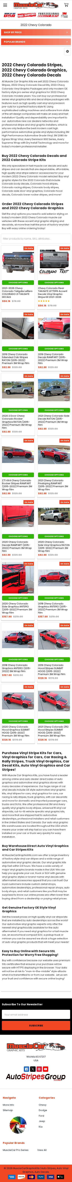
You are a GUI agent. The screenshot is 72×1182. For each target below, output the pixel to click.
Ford (41, 1116)
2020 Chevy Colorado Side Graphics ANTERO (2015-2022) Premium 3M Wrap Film (17, 608)
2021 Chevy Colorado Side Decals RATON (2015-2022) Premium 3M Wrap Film (53, 420)
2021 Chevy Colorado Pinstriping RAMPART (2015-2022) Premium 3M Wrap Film (53, 485)
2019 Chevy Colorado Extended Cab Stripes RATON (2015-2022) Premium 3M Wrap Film (15, 359)
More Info (8, 1105)
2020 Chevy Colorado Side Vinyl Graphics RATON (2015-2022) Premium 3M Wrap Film (54, 546)
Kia (40, 1126)
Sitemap (8, 1110)
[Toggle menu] (5, 5)
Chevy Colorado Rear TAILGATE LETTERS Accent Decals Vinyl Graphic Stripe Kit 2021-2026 (52, 292)
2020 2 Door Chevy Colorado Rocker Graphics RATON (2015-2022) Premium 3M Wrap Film (17, 422)
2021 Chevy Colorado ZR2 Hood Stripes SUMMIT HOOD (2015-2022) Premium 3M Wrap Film (53, 731)
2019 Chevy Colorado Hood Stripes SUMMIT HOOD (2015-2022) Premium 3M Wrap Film (51, 669)
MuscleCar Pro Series (15, 1150)
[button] (67, 51)
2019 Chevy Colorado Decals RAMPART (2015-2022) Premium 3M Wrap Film (53, 359)
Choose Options (18, 282)
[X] (32, 1069)
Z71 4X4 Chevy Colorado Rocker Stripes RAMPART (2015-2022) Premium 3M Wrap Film (17, 485)
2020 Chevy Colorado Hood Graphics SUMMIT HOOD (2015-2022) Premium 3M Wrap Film (16, 731)
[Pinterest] (39, 1069)
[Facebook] (26, 1069)
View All (42, 1150)
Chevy (42, 1105)
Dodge (43, 1110)
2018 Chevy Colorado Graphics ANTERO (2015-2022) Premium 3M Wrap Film (53, 608)
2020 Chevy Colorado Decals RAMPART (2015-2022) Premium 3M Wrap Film (17, 546)
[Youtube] (45, 1069)
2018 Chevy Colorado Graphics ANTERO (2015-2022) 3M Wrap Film (16, 668)
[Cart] (67, 5)
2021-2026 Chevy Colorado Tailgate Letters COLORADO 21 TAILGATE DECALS (17, 292)
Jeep (42, 1121)
